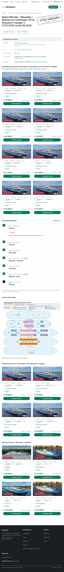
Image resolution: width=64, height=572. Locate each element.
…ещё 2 (23, 160)
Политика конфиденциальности (31, 548)
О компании (5, 1)
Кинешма (13, 124)
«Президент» (8, 467)
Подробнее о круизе (17, 103)
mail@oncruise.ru (35, 1)
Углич (43, 197)
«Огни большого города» (20, 43)
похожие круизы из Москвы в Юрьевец (23, 49)
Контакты (17, 1)
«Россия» (7, 503)
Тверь (43, 160)
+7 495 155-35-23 (46, 1)
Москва (6, 88)
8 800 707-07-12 (57, 1)
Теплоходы (47, 537)
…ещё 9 (23, 498)
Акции (11, 1)
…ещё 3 (24, 88)
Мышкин (13, 160)
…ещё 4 (52, 124)
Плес (43, 124)
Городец (44, 88)
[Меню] (60, 7)
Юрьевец (13, 461)
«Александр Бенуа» (40, 467)
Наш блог (24, 1)
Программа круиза (9, 31)
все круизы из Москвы (19, 58)
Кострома (13, 419)
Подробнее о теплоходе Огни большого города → (15, 358)
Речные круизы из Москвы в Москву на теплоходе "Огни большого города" (24, 69)
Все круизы (47, 533)
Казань (37, 383)
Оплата (46, 541)
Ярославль (13, 88)
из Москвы (11, 13)
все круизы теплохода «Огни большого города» (25, 44)
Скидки (7, 96)
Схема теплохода (22, 31)
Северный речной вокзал (39, 56)
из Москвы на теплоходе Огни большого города (28, 13)
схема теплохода (41, 44)
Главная (4, 13)
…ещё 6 (23, 124)
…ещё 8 (54, 88)
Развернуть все (57, 220)
